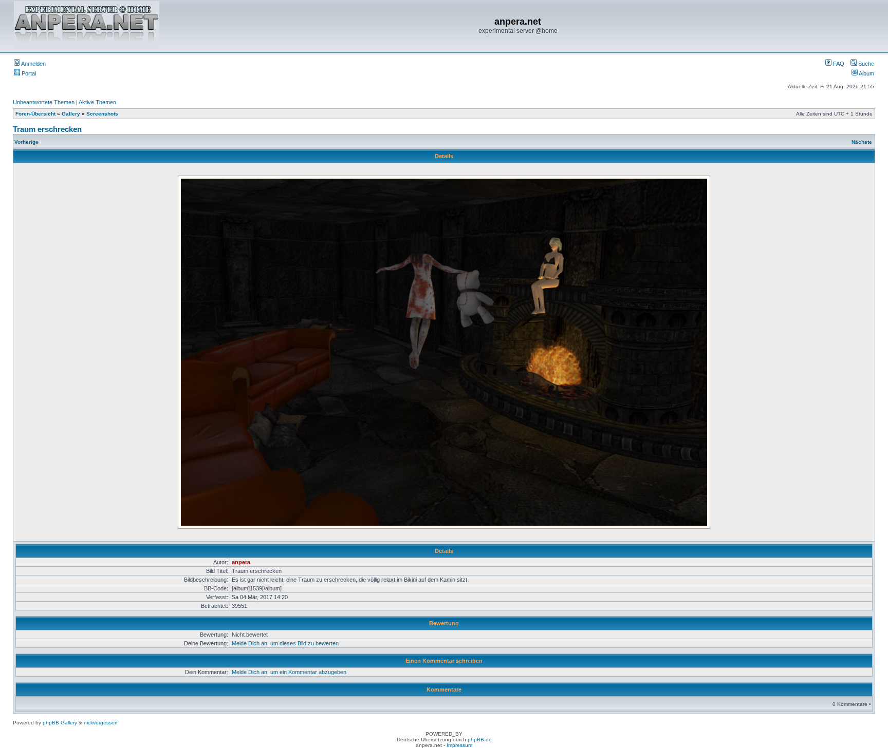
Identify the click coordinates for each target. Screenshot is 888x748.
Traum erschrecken (47, 129)
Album (866, 73)
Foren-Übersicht (35, 114)
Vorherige (26, 142)
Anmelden (33, 64)
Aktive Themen (97, 102)
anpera (241, 562)
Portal (28, 73)
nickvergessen (101, 722)
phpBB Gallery (60, 722)
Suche (865, 64)
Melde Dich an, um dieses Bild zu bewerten (285, 643)
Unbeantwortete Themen (44, 102)
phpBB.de (480, 739)
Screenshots (102, 114)
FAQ (837, 64)
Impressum (459, 745)
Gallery (71, 114)
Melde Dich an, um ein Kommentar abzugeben (289, 672)
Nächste (862, 142)
